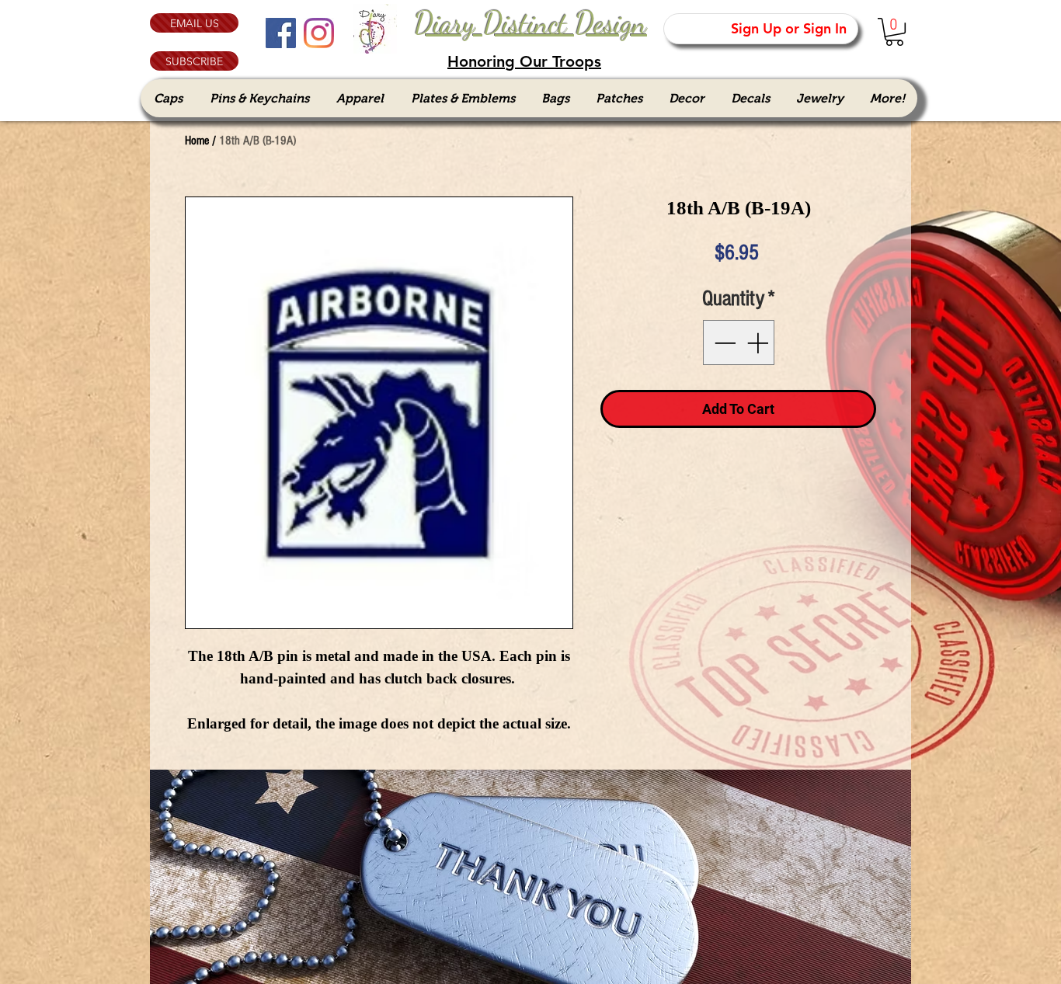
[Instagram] (319, 33)
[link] (894, 32)
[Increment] (759, 342)
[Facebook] (281, 33)
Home (197, 141)
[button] (194, 61)
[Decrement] (723, 342)
